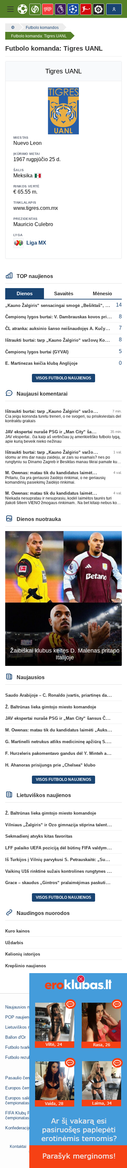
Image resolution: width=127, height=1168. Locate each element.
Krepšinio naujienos (25, 965)
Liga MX (36, 243)
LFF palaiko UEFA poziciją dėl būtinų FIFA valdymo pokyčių (66, 847)
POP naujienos (19, 1017)
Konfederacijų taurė (23, 1127)
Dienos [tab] (25, 293)
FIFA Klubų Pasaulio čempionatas (24, 1115)
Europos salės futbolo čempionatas (25, 1100)
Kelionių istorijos (22, 954)
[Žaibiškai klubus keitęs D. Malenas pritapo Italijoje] (63, 598)
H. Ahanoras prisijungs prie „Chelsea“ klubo (50, 765)
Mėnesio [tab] (102, 293)
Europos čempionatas (25, 1087)
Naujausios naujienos (25, 1007)
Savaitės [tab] (63, 293)
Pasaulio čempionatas (26, 1077)
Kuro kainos (17, 931)
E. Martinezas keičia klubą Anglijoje (41, 363)
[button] (10, 9)
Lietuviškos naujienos (25, 1027)
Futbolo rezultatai (21, 1057)
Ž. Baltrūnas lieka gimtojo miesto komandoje (50, 707)
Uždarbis (14, 942)
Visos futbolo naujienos (63, 378)
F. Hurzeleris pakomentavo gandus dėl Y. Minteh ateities (62, 753)
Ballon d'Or (15, 1037)
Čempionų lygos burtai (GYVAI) (36, 351)
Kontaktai (18, 1146)
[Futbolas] (12, 27)
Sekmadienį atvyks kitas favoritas (38, 836)
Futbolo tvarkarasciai (25, 1047)
